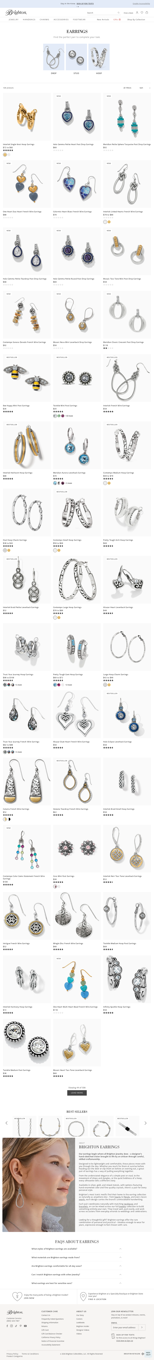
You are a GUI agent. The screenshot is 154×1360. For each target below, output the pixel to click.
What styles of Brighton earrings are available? (54, 1249)
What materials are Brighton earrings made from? (56, 1257)
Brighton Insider (82, 1326)
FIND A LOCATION (97, 1299)
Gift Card (45, 1330)
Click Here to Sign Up (124, 1341)
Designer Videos (82, 1330)
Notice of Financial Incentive (53, 1341)
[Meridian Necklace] (50, 1126)
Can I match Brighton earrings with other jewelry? (56, 1274)
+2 (68, 685)
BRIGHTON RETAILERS (132, 1354)
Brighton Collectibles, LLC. (76, 1354)
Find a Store (128, 13)
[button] (15, 19)
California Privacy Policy (51, 1337)
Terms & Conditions (30, 1354)
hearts (118, 1197)
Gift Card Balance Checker (52, 1334)
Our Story (80, 1315)
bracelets (83, 1206)
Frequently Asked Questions (53, 1319)
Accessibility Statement (51, 1345)
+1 (68, 483)
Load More (77, 1093)
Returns (45, 1326)
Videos (79, 1334)
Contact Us (46, 1315)
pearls (82, 1199)
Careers (79, 1319)
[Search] (118, 13)
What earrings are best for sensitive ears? (52, 1283)
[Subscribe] (141, 1327)
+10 (69, 416)
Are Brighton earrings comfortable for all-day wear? (57, 1266)
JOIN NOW (29, 1298)
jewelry (122, 1206)
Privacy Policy (12, 1354)
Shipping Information (50, 1322)
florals (127, 1197)
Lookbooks (80, 1322)
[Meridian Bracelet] (102, 1126)
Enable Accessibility (141, 4)
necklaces (128, 1204)
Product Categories (15, 1356)
